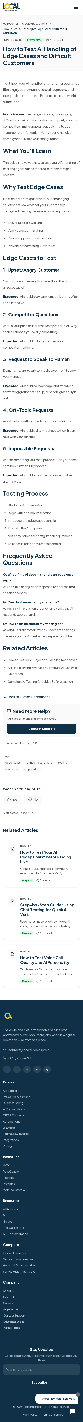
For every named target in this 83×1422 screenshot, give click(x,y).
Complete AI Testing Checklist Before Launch (40, 681)
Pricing (7, 1146)
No (36, 799)
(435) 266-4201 (19, 1058)
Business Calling (13, 1103)
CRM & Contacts (13, 1115)
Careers (8, 1303)
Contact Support (41, 729)
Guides (7, 1221)
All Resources (11, 1209)
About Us (9, 1290)
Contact (8, 1297)
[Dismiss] (78, 1394)
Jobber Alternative (14, 1253)
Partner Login (11, 1327)
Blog (6, 1215)
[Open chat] (72, 1411)
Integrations (11, 1140)
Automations (11, 1121)
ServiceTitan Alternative (18, 1259)
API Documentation (15, 1233)
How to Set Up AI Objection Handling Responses (42, 660)
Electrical (9, 1177)
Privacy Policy (28, 1414)
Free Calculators (13, 1227)
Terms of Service (52, 1414)
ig (47, 1069)
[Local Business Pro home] (11, 7)
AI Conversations (14, 1109)
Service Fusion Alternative (19, 1271)
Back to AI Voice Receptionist (26, 697)
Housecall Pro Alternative (19, 1265)
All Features (10, 1090)
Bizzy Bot (9, 1127)
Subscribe (41, 1382)
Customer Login (13, 1321)
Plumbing (9, 1183)
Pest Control (11, 1171)
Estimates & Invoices (16, 1133)
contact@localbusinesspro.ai (29, 1050)
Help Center (10, 23)
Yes (14, 799)
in (27, 1069)
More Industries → (14, 1190)
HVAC (6, 1165)
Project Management (16, 1096)
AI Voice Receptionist (35, 23)
